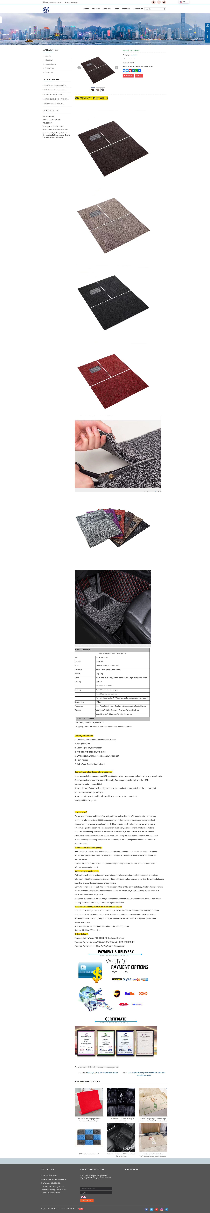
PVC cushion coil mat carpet (89, 1154)
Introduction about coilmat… (54, 94)
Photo (116, 9)
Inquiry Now (87, 1200)
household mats (50, 64)
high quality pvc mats (95, 1067)
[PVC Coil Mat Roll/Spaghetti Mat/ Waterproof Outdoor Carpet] (89, 1102)
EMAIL (139, 76)
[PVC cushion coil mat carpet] (89, 1137)
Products (107, 9)
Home (86, 9)
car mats (133, 55)
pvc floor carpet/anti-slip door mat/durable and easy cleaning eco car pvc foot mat (153, 1156)
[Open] (207, 33)
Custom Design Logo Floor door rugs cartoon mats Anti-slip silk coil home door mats (153, 1121)
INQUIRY (128, 76)
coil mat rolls (49, 60)
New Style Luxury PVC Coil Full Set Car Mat (102, 1073)
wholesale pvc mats (111, 1067)
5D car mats (49, 72)
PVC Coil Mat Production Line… (55, 90)
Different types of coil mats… (54, 103)
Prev (79, 68)
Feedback (126, 9)
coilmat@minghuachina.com (53, 2)
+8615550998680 (57, 126)
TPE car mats (49, 68)
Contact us (138, 9)
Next (116, 68)
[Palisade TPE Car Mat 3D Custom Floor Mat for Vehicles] (121, 1137)
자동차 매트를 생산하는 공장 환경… (56, 99)
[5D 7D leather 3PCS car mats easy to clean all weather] (121, 1102)
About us (96, 9)
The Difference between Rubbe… (55, 85)
